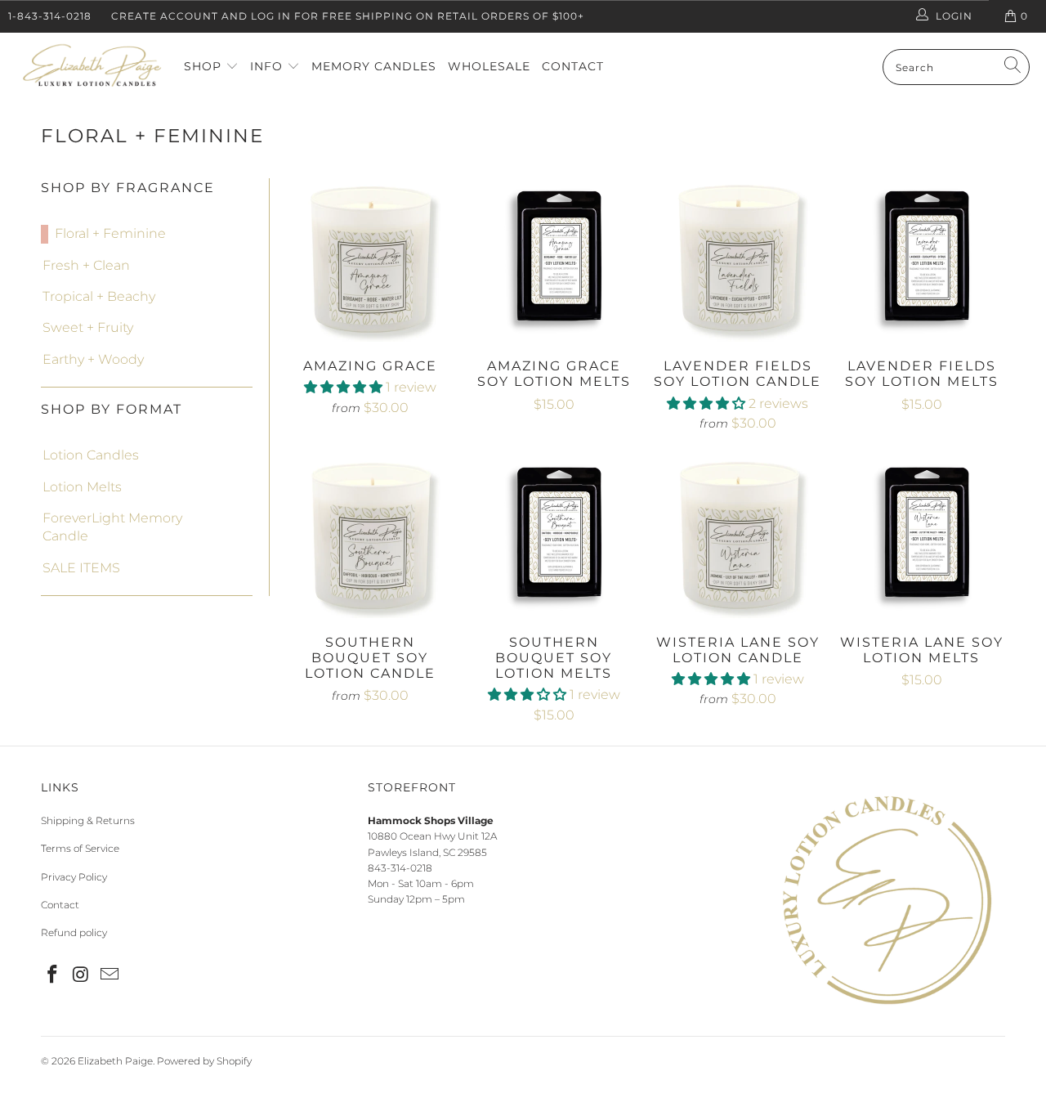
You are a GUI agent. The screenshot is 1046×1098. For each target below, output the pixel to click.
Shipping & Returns (88, 820)
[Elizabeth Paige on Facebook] (53, 975)
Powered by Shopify (204, 1061)
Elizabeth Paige (115, 1061)
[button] (343, 387)
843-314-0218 (400, 868)
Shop (205, 66)
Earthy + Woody (93, 359)
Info (268, 66)
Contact (573, 66)
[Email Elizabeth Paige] (109, 975)
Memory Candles (373, 66)
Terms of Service (80, 848)
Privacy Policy (74, 877)
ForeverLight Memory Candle (112, 527)
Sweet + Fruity (87, 327)
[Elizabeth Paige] (92, 67)
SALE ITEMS (81, 568)
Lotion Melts (82, 487)
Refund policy (74, 932)
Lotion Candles (90, 455)
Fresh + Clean (86, 265)
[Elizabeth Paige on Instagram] (81, 975)
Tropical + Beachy (98, 296)
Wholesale (489, 66)
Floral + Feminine (110, 233)
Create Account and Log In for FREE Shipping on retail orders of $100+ (347, 16)
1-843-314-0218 (50, 16)
